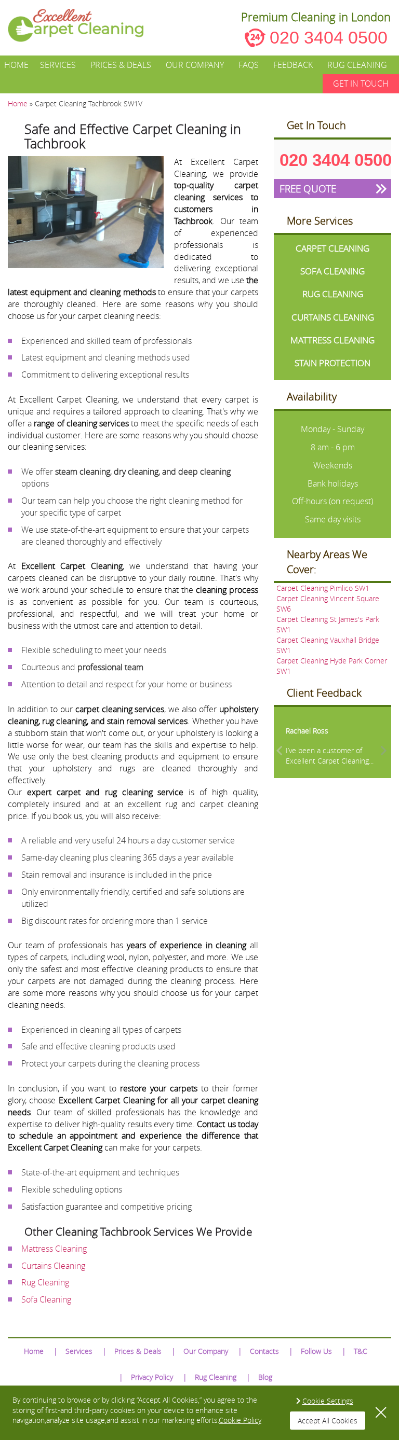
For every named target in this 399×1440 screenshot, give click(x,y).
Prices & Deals (120, 65)
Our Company (195, 65)
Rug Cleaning (357, 65)
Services (58, 65)
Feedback (293, 65)
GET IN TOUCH (361, 83)
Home (16, 65)
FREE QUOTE (308, 188)
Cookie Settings (327, 1401)
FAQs (248, 65)
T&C (360, 1351)
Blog (265, 1377)
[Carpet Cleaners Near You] (83, 25)
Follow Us (316, 1351)
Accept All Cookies (327, 1420)
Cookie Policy (240, 1420)
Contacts (264, 1351)
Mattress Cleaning (54, 1248)
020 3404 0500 (329, 37)
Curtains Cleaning (53, 1265)
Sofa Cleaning (46, 1299)
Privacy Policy (152, 1377)
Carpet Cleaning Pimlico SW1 (322, 588)
